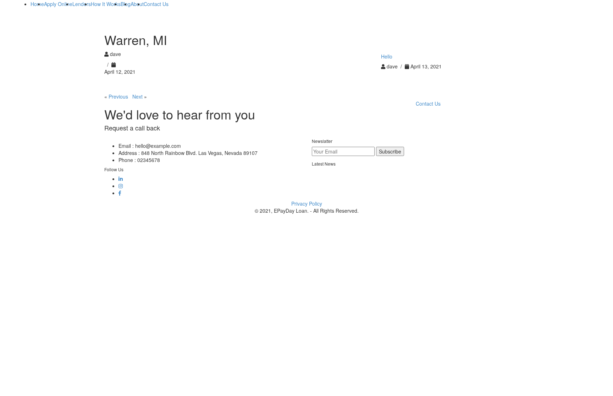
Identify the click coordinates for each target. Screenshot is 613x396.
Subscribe (390, 151)
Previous (118, 96)
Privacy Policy (306, 203)
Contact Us (428, 103)
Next (137, 96)
